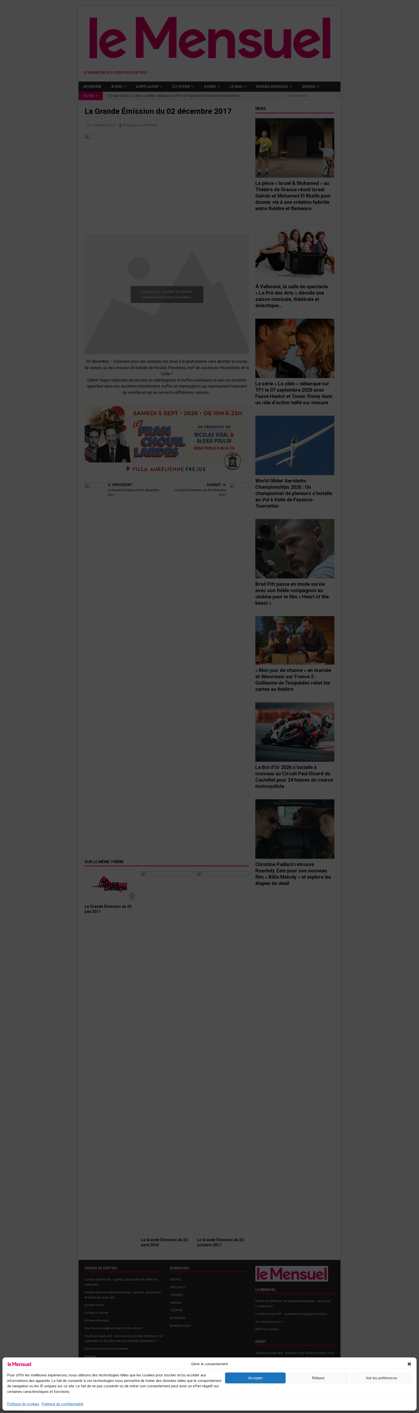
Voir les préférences (381, 1378)
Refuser (318, 1378)
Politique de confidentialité (62, 1404)
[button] (409, 1364)
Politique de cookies (23, 1404)
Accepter (255, 1378)
